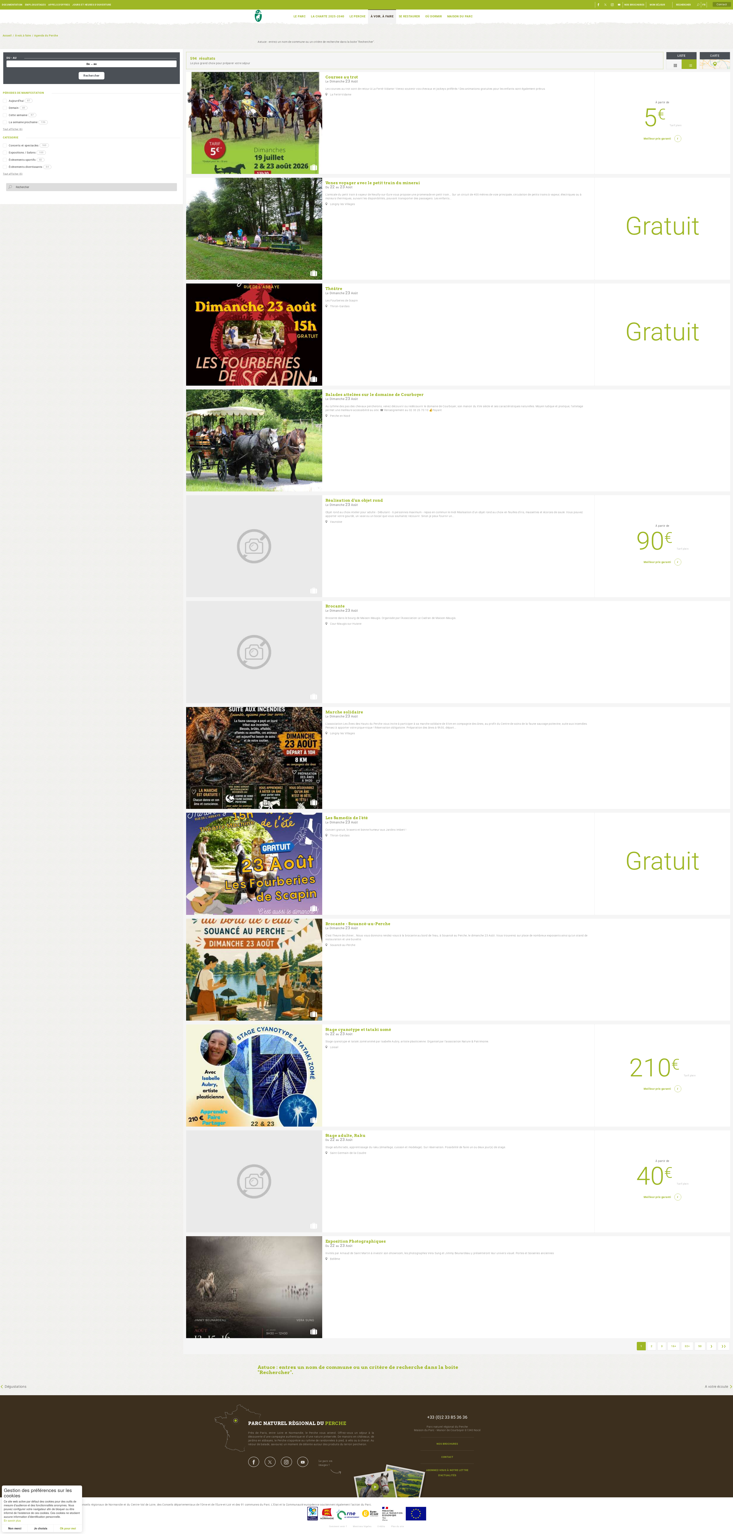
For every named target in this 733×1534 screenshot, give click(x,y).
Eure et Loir (370, 1514)
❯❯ (723, 1346)
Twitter (605, 5)
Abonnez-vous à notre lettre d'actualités (447, 1473)
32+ (687, 1346)
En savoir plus (12, 1520)
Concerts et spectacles (27, 145)
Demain (17, 107)
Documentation (12, 4)
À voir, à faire (382, 16)
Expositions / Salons (26, 152)
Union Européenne (415, 1514)
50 (700, 1346)
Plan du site (397, 1526)
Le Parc (300, 16)
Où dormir (433, 16)
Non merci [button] (14, 1528)
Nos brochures (634, 4)
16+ (673, 1346)
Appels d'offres (59, 4)
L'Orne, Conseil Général (347, 1514)
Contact (722, 4)
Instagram (612, 5)
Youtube (619, 5)
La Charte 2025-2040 (327, 16)
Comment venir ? (338, 1526)
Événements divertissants (29, 166)
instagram (286, 1462)
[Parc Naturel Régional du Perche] (258, 16)
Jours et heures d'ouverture (91, 4)
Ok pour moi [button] (68, 1528)
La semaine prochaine (27, 122)
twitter (270, 1462)
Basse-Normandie (327, 1514)
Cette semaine (21, 114)
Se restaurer (409, 16)
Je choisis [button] (40, 1528)
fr (704, 4)
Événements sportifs (25, 159)
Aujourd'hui (19, 100)
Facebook (598, 5)
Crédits (381, 1526)
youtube (302, 1462)
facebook (253, 1462)
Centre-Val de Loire (312, 1514)
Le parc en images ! (326, 1463)
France (392, 1514)
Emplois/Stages (35, 4)
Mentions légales (362, 1526)
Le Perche (357, 16)
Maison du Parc (460, 16)
